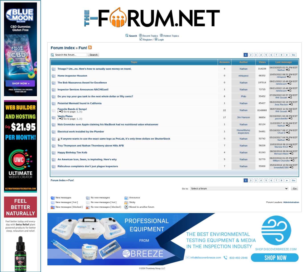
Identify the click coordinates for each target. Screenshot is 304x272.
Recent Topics (150, 36)
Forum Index (63, 48)
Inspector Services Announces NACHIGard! (83, 89)
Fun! (83, 48)
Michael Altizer (281, 153)
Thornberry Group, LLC (155, 268)
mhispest (243, 75)
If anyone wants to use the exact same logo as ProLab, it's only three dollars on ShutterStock (115, 138)
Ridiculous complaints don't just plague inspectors (88, 166)
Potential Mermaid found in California (79, 103)
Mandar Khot (281, 147)
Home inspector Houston (72, 75)
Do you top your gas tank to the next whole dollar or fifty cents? (95, 96)
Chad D (281, 133)
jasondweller (281, 118)
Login (160, 39)
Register (147, 39)
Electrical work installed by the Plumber (81, 131)
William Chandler (281, 160)
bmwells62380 (281, 167)
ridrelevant (281, 84)
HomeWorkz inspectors (243, 131)
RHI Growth (281, 97)
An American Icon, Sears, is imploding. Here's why (87, 159)
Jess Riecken (281, 104)
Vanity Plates (65, 116)
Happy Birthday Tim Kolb (72, 152)
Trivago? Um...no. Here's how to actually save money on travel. (94, 68)
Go (293, 55)
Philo (243, 96)
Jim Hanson (243, 117)
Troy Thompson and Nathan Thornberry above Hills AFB (91, 145)
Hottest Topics (171, 36)
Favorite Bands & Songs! (72, 109)
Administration (291, 202)
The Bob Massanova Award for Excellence (82, 82)
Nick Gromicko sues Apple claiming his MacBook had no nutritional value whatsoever (108, 124)
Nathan (243, 68)
